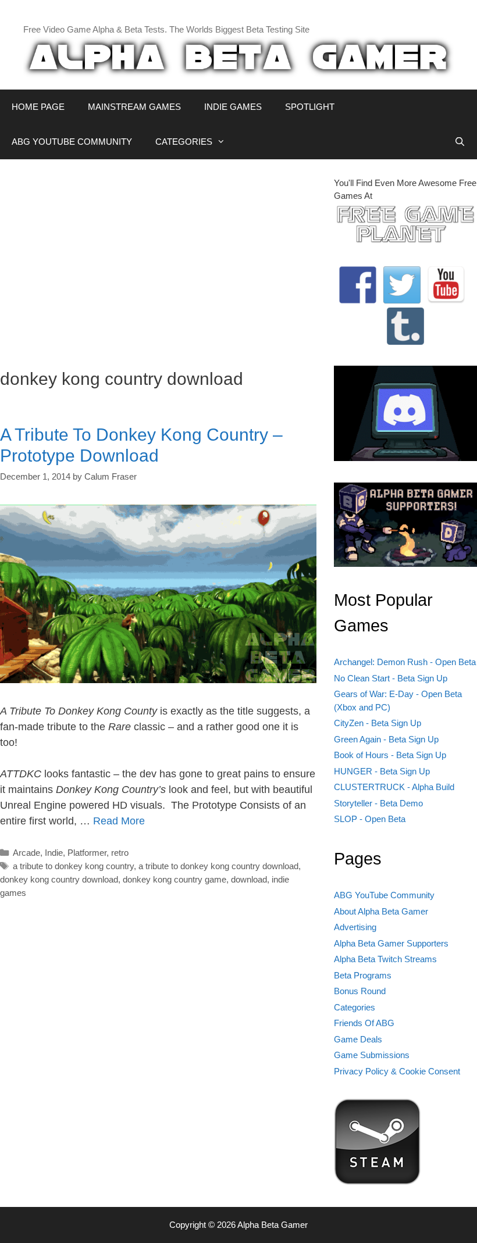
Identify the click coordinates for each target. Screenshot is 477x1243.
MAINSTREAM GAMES (134, 107)
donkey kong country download (59, 879)
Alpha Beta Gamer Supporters (391, 943)
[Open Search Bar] (460, 141)
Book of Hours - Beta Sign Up (390, 755)
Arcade (26, 853)
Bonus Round (360, 991)
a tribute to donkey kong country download (218, 866)
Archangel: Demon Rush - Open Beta (405, 662)
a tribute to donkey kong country (73, 866)
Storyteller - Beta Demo (378, 803)
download (249, 879)
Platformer (86, 853)
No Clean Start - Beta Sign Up (390, 678)
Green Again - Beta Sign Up (386, 739)
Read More (119, 821)
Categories (354, 1007)
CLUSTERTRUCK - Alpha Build (394, 787)
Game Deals (358, 1039)
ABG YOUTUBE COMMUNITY (72, 142)
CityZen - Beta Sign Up (377, 723)
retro (120, 853)
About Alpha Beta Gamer (381, 911)
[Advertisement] (158, 258)
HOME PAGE (38, 107)
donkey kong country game (174, 879)
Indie (54, 853)
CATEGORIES (183, 142)
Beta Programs (362, 975)
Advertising (355, 927)
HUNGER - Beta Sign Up (382, 771)
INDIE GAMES (233, 107)
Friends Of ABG (364, 1023)
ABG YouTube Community (384, 895)
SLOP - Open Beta (369, 819)
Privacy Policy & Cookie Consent (397, 1071)
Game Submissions (372, 1055)
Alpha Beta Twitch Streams (385, 959)
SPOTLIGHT (309, 107)
